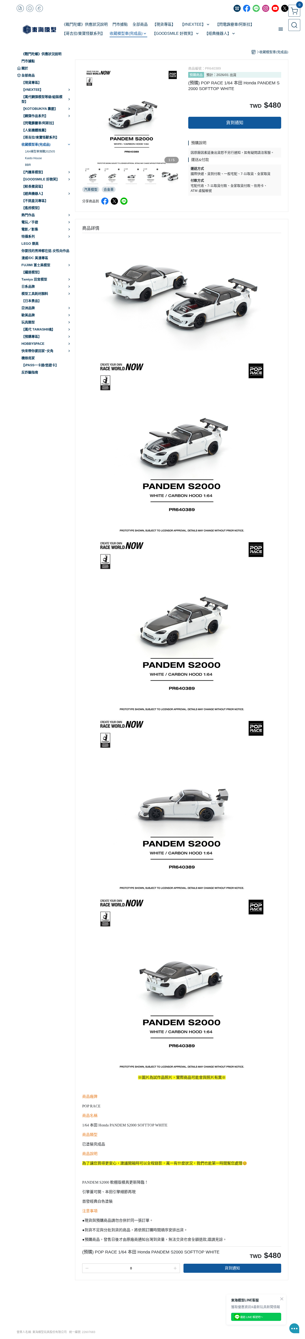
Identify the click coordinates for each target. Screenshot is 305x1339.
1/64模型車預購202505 (40, 151)
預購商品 (196, 75)
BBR (28, 165)
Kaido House (33, 158)
